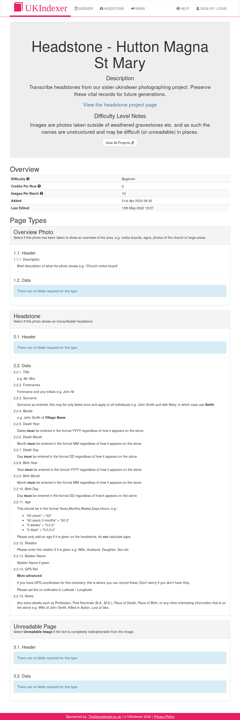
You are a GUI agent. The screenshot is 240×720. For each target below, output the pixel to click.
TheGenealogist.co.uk (104, 716)
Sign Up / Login (213, 8)
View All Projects (118, 142)
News (139, 8)
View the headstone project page (120, 104)
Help (184, 8)
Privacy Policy (164, 716)
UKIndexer (45, 8)
